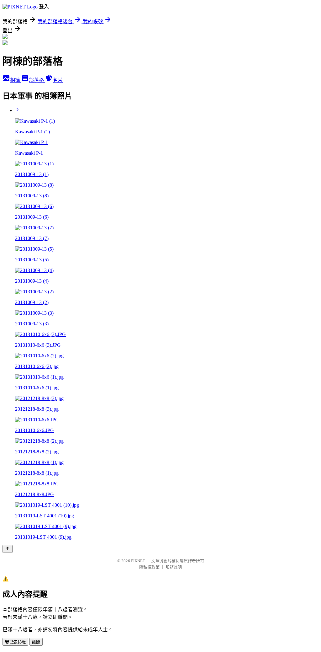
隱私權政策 (149, 567)
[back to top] (8, 549)
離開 (36, 642)
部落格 (37, 80)
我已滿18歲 (15, 642)
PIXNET (138, 560)
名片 (58, 80)
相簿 (15, 80)
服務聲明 (174, 567)
